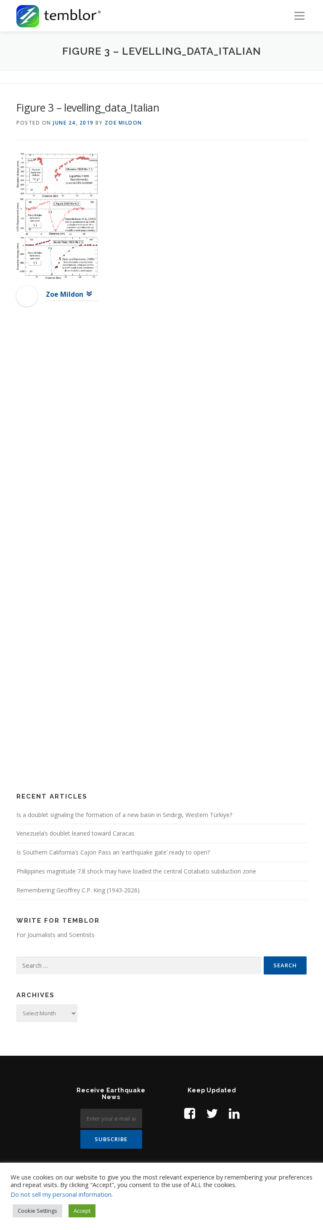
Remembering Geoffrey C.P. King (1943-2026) (78, 890)
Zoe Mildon (123, 122)
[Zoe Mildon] (26, 295)
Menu (299, 15)
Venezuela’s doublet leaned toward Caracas (75, 833)
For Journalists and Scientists (55, 935)
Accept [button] (82, 1210)
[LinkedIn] (234, 1113)
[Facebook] (189, 1113)
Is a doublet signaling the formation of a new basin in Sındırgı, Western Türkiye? (124, 815)
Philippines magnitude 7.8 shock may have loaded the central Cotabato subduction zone (136, 871)
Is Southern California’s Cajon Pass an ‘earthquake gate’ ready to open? (113, 852)
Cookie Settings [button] (37, 1210)
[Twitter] (212, 1113)
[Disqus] (161, 449)
